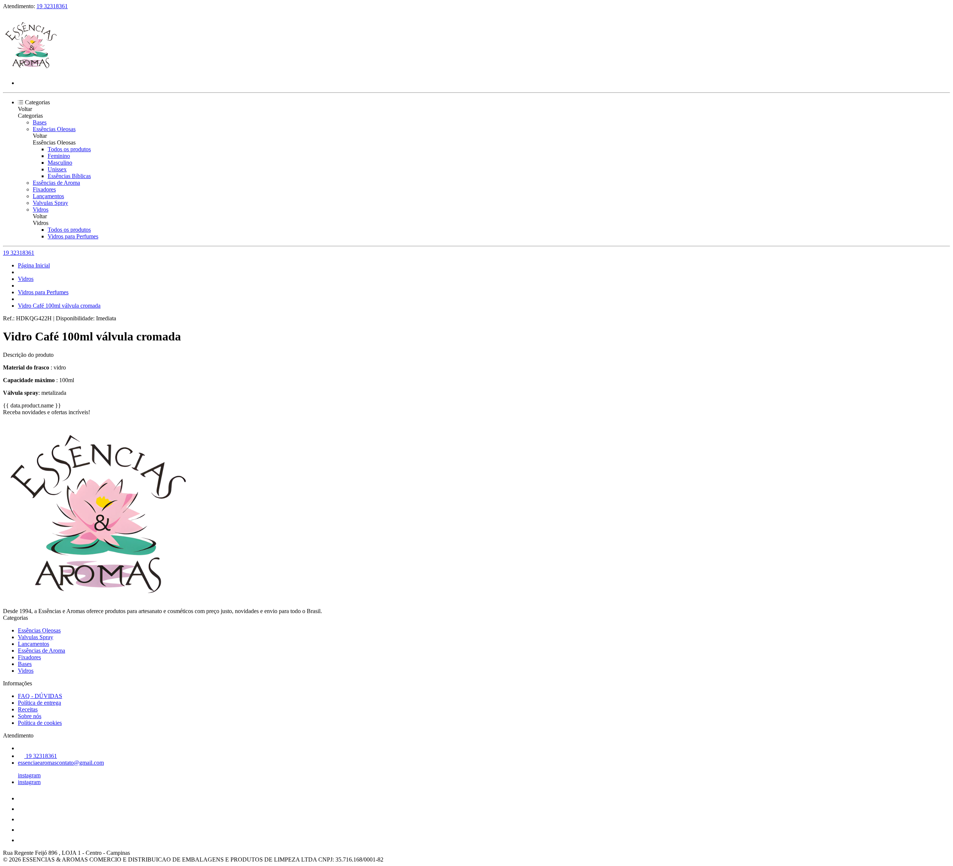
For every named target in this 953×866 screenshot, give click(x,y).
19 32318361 (52, 6)
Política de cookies (40, 723)
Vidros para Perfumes (73, 236)
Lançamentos (48, 196)
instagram (29, 775)
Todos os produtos (69, 149)
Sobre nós (29, 716)
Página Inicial (34, 265)
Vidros (40, 209)
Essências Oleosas (54, 129)
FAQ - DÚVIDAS (40, 696)
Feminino (59, 156)
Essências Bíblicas (69, 176)
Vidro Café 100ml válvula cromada (59, 305)
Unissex (57, 169)
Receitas (28, 709)
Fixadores (44, 189)
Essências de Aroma (56, 183)
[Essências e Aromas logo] (31, 70)
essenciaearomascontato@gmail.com (61, 762)
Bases (40, 122)
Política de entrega (39, 703)
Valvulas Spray (50, 203)
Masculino (60, 162)
